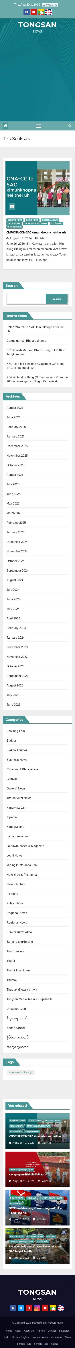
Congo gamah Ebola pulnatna (26, 340)
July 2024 (13, 589)
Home (9, 1330)
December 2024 (17, 541)
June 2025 (14, 493)
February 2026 (16, 426)
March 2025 (14, 513)
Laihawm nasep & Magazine (25, 845)
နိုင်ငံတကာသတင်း (18, 1037)
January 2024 (16, 637)
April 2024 (13, 618)
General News (14, 220)
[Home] (5, 126)
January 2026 (16, 436)
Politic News (15, 903)
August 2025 (15, 474)
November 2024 (17, 551)
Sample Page (24, 1343)
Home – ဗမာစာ (40, 1337)
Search (12, 286)
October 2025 (15, 465)
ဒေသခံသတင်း (56, 223)
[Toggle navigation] (38, 126)
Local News (32, 220)
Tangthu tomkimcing (20, 941)
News (68, 1337)
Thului (11, 960)
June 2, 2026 (21, 1257)
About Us (29, 1330)
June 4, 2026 (21, 1219)
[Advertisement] (37, 79)
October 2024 (15, 561)
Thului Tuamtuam (18, 970)
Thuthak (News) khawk (35, 223)
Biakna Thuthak (17, 750)
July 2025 (13, 484)
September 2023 (18, 675)
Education (64, 1330)
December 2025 (17, 446)
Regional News (50, 220)
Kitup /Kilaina (15, 826)
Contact (52, 1330)
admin (41, 1219)
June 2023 (14, 704)
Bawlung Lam (16, 731)
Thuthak (12, 980)
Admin (43, 238)
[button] (69, 125)
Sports (54, 1343)
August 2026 (15, 407)
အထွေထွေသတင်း (14, 227)
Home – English (20, 1337)
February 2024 (16, 628)
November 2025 (17, 455)
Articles (41, 1330)
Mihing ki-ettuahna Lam (22, 865)
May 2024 (13, 608)
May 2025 (13, 503)
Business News (17, 759)
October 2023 (15, 666)
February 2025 (16, 522)
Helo (6, 1337)
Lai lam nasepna (18, 836)
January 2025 (16, 532)
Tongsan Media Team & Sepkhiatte (30, 999)
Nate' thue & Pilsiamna (22, 874)
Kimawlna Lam (16, 807)
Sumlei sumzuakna (19, 932)
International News (19, 798)
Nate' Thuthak (16, 884)
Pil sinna (12, 893)
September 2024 (18, 570)
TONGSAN (37, 24)
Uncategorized (16, 1008)
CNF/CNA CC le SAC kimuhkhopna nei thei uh (36, 232)
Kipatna (12, 817)
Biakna (11, 740)
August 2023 (15, 685)
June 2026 (14, 417)
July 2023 (13, 695)
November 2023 (17, 656)
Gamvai (12, 778)
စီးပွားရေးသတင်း (18, 1018)
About (18, 1330)
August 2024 (15, 580)
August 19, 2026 (21, 238)
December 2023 (17, 647)
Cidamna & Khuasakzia (22, 769)
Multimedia (56, 1337)
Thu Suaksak (14, 223)
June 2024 (14, 599)
